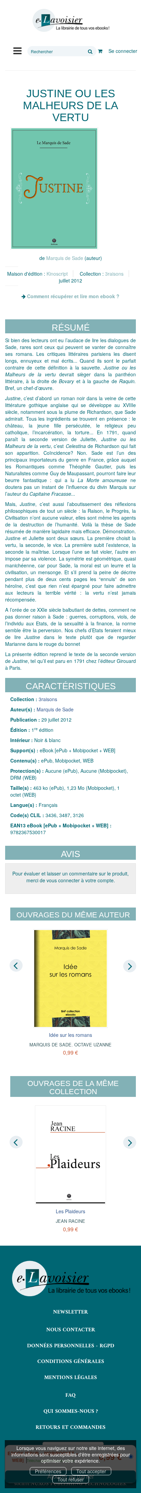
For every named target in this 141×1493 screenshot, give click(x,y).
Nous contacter (70, 1330)
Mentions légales (70, 1377)
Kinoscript (57, 273)
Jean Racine (70, 1221)
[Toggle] (17, 50)
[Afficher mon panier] (100, 50)
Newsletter (70, 1312)
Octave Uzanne (93, 1044)
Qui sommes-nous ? (70, 1411)
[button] (54, 188)
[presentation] (16, 965)
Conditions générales (70, 1361)
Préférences (48, 1471)
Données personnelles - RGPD (70, 1346)
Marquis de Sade (64, 258)
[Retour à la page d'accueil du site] (70, 20)
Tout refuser (70, 1479)
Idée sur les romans (70, 1034)
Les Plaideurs (70, 1211)
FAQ (70, 1395)
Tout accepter (91, 1471)
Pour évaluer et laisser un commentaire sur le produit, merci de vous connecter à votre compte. (70, 877)
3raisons (114, 273)
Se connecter (122, 50)
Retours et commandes (70, 1427)
